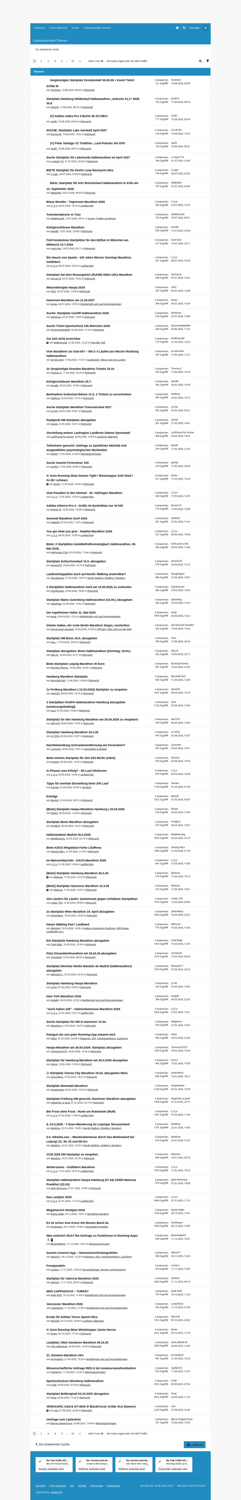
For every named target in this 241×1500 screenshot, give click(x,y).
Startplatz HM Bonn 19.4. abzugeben (71, 638)
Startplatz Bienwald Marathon (67, 1085)
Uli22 (53, 291)
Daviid (54, 424)
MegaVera (56, 1025)
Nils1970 (55, 723)
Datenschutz (113, 1485)
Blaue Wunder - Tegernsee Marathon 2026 (75, 201)
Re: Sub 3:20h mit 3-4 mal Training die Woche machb (58, 1460)
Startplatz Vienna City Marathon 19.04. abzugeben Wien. (89, 1073)
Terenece (55, 90)
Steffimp (55, 398)
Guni (53, 710)
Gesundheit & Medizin (95, 749)
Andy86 (55, 1000)
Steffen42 (83, 1468)
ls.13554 (55, 736)
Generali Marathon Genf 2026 (66, 518)
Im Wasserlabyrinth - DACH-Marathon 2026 (76, 860)
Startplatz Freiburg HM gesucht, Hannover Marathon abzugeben (91, 1098)
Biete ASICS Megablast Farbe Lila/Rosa (73, 847)
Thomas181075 (59, 1051)
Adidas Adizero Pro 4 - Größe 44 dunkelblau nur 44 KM (84, 505)
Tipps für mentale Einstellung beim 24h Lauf (77, 783)
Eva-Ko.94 (56, 134)
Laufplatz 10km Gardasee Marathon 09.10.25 (77, 1342)
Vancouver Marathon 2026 (64, 1304)
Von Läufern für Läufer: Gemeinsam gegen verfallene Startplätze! (92, 899)
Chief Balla (56, 944)
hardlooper (56, 1226)
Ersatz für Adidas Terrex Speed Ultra (71, 1317)
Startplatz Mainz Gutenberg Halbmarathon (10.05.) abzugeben (89, 599)
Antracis (42, 1468)
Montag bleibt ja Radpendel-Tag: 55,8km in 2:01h (178, 1463)
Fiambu (55, 787)
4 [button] (55, 61)
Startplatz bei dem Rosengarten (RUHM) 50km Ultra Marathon (89, 274)
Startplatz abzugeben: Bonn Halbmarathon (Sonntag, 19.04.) (88, 651)
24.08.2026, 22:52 (55, 1468)
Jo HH (54, 987)
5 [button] (62, 61)
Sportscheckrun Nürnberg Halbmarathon (75, 1381)
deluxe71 (55, 1256)
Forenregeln (96, 1485)
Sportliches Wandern (98, 1214)
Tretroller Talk (97, 342)
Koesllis (54, 231)
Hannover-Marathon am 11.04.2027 (70, 300)
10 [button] (72, 61)
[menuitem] (194, 27)
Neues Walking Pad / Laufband (67, 924)
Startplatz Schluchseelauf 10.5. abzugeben (76, 561)
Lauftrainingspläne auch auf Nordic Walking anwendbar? (86, 574)
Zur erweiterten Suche (47, 49)
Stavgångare (57, 578)
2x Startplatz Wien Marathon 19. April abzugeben (80, 911)
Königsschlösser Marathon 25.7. (69, 381)
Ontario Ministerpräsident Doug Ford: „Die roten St (98, 1463)
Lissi (56, 1410)
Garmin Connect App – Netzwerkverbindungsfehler (82, 1252)
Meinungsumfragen (91, 453)
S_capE (54, 174)
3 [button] (48, 61)
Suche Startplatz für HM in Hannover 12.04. (76, 1021)
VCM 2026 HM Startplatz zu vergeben (72, 1154)
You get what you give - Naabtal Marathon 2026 (79, 531)
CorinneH (56, 749)
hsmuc (54, 1064)
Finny (53, 1397)
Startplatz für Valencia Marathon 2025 (72, 1278)
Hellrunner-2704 (59, 552)
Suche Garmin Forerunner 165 (67, 462)
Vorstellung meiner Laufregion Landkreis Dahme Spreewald (88, 432)
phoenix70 (56, 565)
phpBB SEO (56, 1492)
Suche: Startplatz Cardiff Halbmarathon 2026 (77, 313)
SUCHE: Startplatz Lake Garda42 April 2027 (76, 130)
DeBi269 (55, 522)
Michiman (56, 317)
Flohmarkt (89, 90)
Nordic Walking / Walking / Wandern (106, 578)
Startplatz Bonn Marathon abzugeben (72, 822)
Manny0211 (57, 974)
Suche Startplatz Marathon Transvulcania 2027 (78, 407)
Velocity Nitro (58, 851)
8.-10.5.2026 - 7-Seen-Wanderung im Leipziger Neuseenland (88, 1124)
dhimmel (55, 928)
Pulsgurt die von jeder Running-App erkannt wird (80, 1034)
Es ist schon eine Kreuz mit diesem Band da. (77, 1222)
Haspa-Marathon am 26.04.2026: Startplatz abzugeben (84, 1047)
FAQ (72, 1485)
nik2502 (55, 1282)
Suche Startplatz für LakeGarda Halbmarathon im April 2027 (88, 157)
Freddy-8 (55, 825)
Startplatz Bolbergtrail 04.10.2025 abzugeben (77, 1393)
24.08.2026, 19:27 (179, 1468)
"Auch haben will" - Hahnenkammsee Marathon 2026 (83, 1009)
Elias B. (54, 654)
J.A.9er (54, 411)
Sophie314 (56, 1372)
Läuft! (54, 121)
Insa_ (53, 642)
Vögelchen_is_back (60, 1102)
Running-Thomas (59, 667)
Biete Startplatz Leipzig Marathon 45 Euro (75, 663)
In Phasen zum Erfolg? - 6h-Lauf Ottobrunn (76, 770)
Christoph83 (164, 1468)
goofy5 (54, 466)
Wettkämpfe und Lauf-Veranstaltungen (100, 304)
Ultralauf (86, 787)
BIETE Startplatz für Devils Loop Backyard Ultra (79, 170)
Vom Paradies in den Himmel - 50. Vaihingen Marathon (84, 493)
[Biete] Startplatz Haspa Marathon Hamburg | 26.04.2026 (85, 809)
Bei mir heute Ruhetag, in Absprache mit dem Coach (58, 1463)
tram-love (56, 248)
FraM (53, 1384)
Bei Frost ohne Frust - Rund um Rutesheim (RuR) (80, 1111)
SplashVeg (56, 603)
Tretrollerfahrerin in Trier (63, 214)
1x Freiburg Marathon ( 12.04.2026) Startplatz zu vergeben (86, 689)
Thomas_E (56, 372)
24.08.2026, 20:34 (97, 1468)
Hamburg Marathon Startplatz (67, 676)
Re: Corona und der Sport (98, 1460)
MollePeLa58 (57, 218)
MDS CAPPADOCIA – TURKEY (67, 1291)
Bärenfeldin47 (58, 1243)
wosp (53, 616)
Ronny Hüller (57, 1214)
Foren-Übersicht (58, 1485)
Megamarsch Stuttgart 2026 (65, 1210)
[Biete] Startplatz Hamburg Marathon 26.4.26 (77, 873)
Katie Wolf (56, 1295)
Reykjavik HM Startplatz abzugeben (71, 420)
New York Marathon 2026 (63, 996)
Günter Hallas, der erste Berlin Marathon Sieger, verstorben (88, 625)
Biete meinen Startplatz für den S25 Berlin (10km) (80, 758)
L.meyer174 (57, 161)
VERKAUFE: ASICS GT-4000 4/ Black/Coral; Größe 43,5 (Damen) (91, 1406)
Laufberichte (87, 205)
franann (55, 761)
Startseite (41, 1485)
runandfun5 (57, 1308)
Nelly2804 (56, 192)
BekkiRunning (58, 838)
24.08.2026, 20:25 (137, 1468)
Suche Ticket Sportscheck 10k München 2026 (78, 326)
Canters (55, 1269)
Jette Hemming (59, 1188)
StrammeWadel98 (60, 329)
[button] (80, 61)
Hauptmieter (57, 1089)
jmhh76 (55, 107)
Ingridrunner (57, 590)
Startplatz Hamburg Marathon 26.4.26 (72, 732)
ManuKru (55, 1158)
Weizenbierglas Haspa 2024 (65, 287)
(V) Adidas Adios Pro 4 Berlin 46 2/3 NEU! (79, 116)
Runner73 (56, 509)
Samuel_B (56, 278)
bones (54, 304)
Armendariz (57, 1359)
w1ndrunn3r (57, 359)
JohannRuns (57, 915)
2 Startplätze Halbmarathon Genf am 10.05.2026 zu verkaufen (89, 587)
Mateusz (58, 877)
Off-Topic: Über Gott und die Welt (114, 629)
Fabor (54, 1038)
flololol (54, 813)
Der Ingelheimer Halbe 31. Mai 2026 (71, 612)
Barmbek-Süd (58, 680)
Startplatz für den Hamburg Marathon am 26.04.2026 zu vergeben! (92, 719)
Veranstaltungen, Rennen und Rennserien (104, 1269)
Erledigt (51, 796)
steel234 (55, 693)
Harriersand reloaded (62, 629)
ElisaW (54, 453)
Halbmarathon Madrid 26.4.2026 (68, 834)
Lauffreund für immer (62, 436)
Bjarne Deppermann (61, 1423)
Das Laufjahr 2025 (59, 1197)
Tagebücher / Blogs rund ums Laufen (106, 359)
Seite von (95, 61)
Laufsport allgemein (107, 436)
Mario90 (55, 1320)
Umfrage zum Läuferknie (63, 1419)
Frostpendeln (55, 1265)
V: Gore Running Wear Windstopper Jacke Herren (81, 1329)
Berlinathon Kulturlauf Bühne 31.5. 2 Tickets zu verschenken (88, 394)
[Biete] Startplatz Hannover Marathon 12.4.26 (77, 886)
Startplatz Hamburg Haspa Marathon (71, 983)
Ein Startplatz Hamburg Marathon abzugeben (77, 940)
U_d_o (54, 205)
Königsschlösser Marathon (65, 227)
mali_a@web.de (59, 1346)
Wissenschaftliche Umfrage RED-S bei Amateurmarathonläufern (91, 1368)
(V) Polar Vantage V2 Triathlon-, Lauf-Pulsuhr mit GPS (87, 143)
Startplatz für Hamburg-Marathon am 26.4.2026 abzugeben (87, 1060)
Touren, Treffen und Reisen (102, 218)
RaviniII (55, 800)
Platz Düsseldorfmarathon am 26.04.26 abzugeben (81, 953)
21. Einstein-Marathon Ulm (64, 1355)
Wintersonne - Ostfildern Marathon (70, 1167)
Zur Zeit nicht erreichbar (63, 338)
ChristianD (56, 957)
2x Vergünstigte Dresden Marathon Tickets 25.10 (80, 368)
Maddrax (55, 1128)
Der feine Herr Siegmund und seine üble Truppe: (138, 1463)
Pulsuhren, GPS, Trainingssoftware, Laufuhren (104, 1038)
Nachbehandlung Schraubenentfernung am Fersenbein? (85, 745)
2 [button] (41, 61)
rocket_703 (56, 902)
